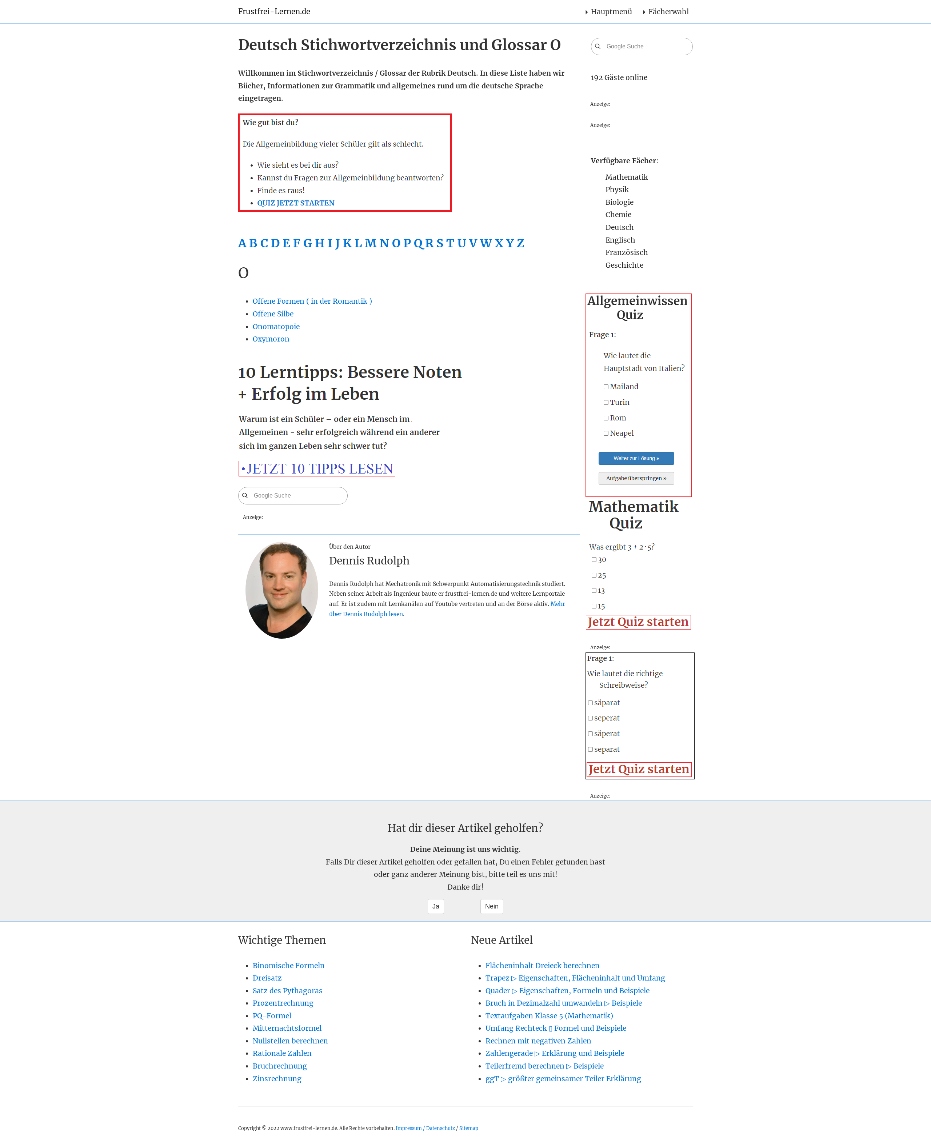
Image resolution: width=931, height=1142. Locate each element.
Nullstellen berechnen (290, 1041)
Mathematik (627, 177)
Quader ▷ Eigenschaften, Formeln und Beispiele (568, 990)
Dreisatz (267, 978)
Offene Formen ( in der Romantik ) (312, 301)
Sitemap (468, 1128)
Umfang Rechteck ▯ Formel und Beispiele (556, 1028)
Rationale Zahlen (282, 1053)
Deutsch (620, 227)
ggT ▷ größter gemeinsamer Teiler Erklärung (563, 1078)
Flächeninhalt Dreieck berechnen (543, 965)
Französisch (627, 252)
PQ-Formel (272, 1015)
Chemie (618, 214)
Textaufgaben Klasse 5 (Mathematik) (549, 1015)
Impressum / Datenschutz (425, 1128)
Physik (617, 189)
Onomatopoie (276, 326)
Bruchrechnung (280, 1066)
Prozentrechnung (283, 1003)
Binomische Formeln (289, 965)
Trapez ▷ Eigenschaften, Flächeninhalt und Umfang (575, 978)
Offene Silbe (273, 314)
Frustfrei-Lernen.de (274, 11)
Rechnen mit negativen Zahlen (538, 1041)
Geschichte (624, 265)
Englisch (620, 240)
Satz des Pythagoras (288, 990)
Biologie (620, 202)
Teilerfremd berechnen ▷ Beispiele (545, 1066)
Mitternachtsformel (287, 1028)
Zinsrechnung (277, 1078)
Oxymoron (271, 339)
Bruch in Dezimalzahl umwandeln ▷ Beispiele (564, 1003)
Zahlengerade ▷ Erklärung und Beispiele (555, 1053)
